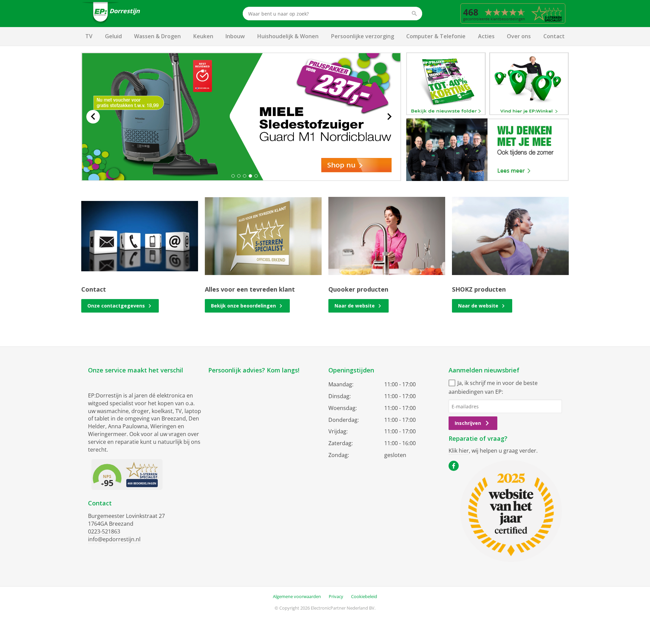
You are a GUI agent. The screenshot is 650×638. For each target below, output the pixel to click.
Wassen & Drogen (157, 36)
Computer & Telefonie (435, 36)
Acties (486, 36)
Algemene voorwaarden (297, 596)
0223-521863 (104, 531)
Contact (554, 36)
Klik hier (459, 450)
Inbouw (235, 36)
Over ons (519, 36)
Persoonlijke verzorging (362, 36)
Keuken (203, 36)
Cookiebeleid (364, 596)
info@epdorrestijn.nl (114, 539)
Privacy (336, 596)
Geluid (113, 36)
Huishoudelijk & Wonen (288, 36)
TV (88, 36)
